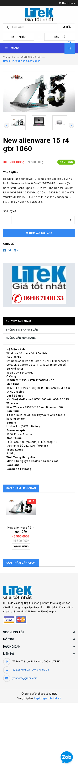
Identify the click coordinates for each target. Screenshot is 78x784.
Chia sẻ (8, 243)
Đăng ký (59, 37)
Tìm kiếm (66, 27)
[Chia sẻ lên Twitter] (10, 250)
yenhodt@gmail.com (24, 678)
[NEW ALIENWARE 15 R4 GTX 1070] (21, 511)
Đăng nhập (18, 37)
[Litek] (39, 592)
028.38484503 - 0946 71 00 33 (30, 669)
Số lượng (9, 211)
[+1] (16, 250)
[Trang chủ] (39, 14)
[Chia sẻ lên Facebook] (4, 250)
